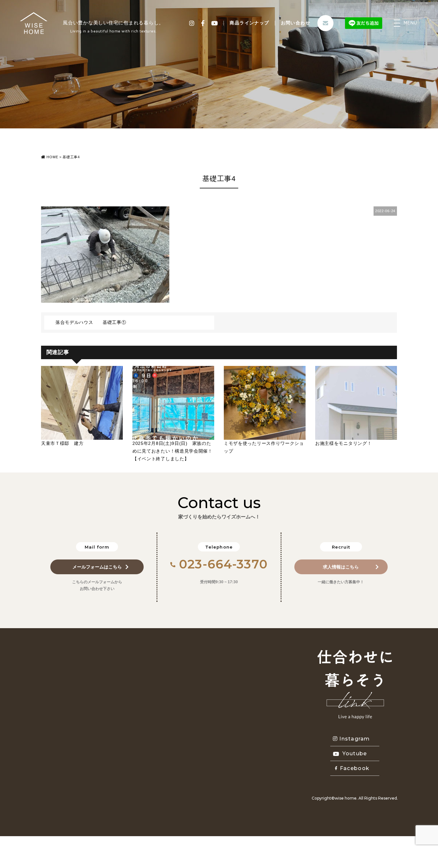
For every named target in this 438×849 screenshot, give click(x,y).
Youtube (354, 753)
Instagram (354, 739)
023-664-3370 (223, 564)
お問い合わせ (295, 22)
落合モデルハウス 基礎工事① (90, 322)
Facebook (354, 768)
